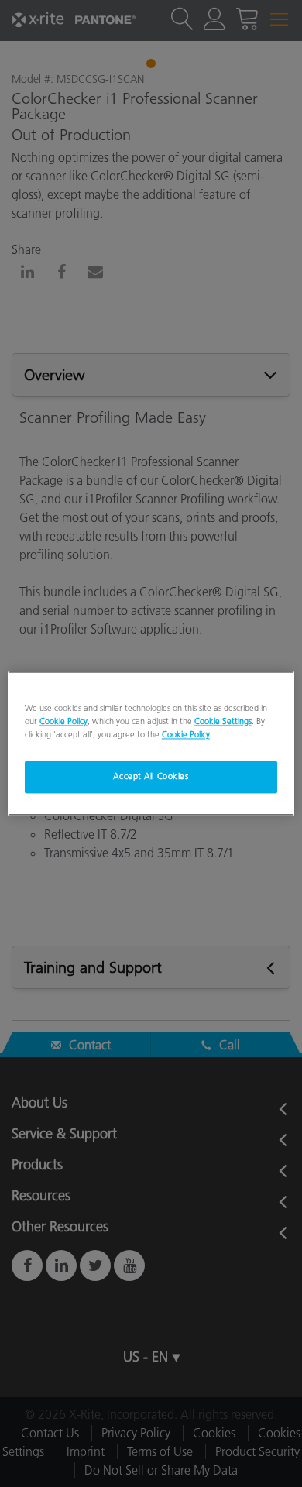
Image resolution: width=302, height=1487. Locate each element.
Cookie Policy (63, 721)
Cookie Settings (223, 721)
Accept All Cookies (150, 776)
